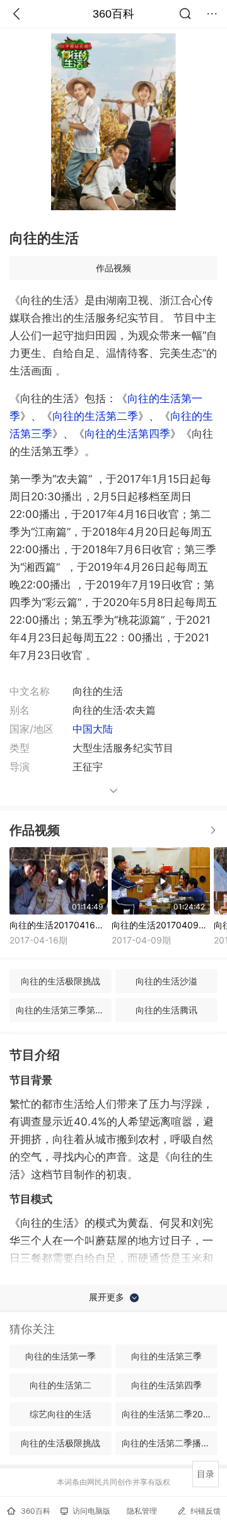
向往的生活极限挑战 (60, 981)
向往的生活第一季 (60, 1356)
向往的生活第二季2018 (167, 1414)
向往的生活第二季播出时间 (170, 1443)
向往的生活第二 (60, 1385)
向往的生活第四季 (127, 433)
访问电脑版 (91, 1511)
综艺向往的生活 (60, 1414)
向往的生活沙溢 (166, 981)
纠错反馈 (205, 1511)
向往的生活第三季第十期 (64, 1009)
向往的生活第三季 (166, 1356)
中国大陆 (93, 729)
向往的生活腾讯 (166, 1009)
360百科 (113, 14)
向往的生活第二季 (95, 416)
